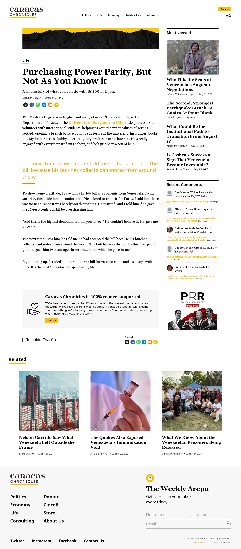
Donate (225, 9)
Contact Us (94, 540)
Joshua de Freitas (99, 453)
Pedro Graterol (26, 453)
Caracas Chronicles (172, 453)
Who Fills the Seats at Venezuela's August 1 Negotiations (189, 84)
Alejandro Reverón (177, 145)
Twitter (17, 540)
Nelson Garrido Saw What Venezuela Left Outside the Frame (47, 442)
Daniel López (174, 117)
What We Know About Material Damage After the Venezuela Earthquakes (192, 219)
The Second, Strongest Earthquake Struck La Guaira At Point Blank (190, 108)
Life (99, 15)
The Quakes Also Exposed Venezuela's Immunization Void (118, 442)
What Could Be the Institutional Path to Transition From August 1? (192, 134)
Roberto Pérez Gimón (178, 169)
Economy (113, 15)
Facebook (67, 540)
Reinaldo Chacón (31, 97)
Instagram (41, 540)
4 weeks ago (213, 202)
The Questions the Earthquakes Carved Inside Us (192, 258)
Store (49, 513)
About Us (153, 15)
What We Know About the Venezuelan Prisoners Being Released (191, 442)
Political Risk (133, 15)
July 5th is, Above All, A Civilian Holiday (187, 201)
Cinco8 (51, 504)
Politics (86, 15)
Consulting (22, 521)
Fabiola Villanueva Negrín (181, 94)
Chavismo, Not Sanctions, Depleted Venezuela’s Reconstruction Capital (186, 238)
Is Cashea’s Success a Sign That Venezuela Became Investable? (188, 159)
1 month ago (202, 221)
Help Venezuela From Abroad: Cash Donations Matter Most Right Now (192, 277)
